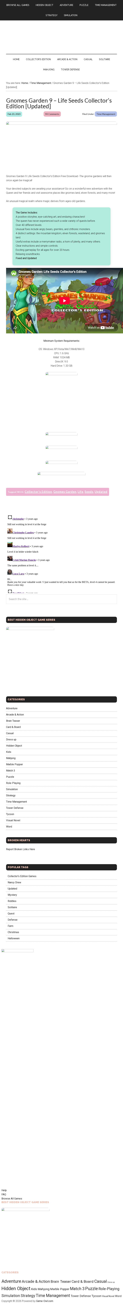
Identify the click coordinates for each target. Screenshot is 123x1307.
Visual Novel (13, 820)
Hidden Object (14, 745)
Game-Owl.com (44, 1301)
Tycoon (10, 814)
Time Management (105, 114)
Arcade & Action (15, 714)
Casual (10, 733)
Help (4, 1190)
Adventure (11, 708)
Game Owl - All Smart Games (61, 34)
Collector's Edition (38, 491)
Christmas (13, 932)
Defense (12, 919)
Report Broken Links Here (20, 849)
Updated (101, 491)
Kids (8, 751)
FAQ (3, 1194)
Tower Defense (14, 807)
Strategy (11, 795)
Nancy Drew (14, 882)
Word (9, 826)
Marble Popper (14, 764)
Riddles (12, 901)
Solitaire (12, 907)
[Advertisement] (61, 405)
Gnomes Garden (64, 491)
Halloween (14, 938)
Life (80, 491)
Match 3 (10, 770)
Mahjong (11, 758)
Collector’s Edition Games (22, 876)
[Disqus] (61, 553)
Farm (10, 925)
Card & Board (13, 727)
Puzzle (10, 776)
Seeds (89, 491)
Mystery (12, 894)
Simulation (12, 789)
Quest (11, 913)
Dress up (11, 739)
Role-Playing (13, 783)
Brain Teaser (13, 720)
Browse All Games (11, 1198)
